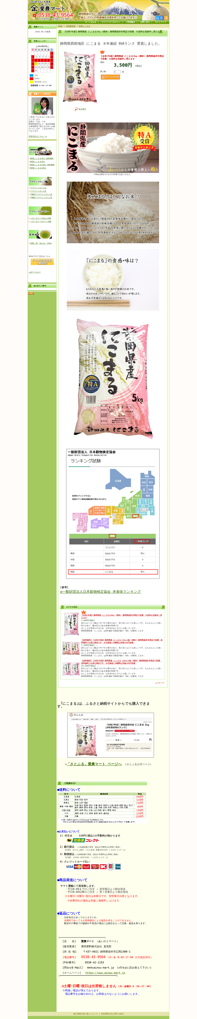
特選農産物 (70, 26)
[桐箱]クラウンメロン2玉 (41, 197)
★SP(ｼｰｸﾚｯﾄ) (35, 272)
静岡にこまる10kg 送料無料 (42, 165)
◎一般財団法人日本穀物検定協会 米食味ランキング (100, 592)
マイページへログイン (111, 22)
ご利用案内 (130, 22)
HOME (60, 26)
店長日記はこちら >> (38, 136)
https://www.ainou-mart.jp (105, 972)
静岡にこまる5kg (37, 162)
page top (160, 682)
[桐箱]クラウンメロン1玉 (41, 194)
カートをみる (90, 22)
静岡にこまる (84, 26)
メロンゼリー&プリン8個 (40, 221)
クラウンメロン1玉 (38, 188)
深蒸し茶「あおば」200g (41, 243)
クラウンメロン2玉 (38, 191)
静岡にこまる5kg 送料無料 (42, 158)
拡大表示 (82, 109)
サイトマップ (160, 22)
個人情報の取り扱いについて (85, 1014)
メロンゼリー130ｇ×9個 (40, 218)
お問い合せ (145, 22)
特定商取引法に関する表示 (112, 1014)
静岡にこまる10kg (38, 168)
